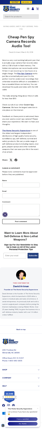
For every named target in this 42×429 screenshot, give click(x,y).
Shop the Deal (25, 2)
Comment (6, 202)
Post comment (21, 221)
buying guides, (9, 26)
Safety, (19, 26)
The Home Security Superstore (16, 130)
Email (4, 191)
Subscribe (33, 256)
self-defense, (28, 26)
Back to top (21, 329)
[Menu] (28, 8)
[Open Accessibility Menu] (5, 214)
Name (4, 180)
